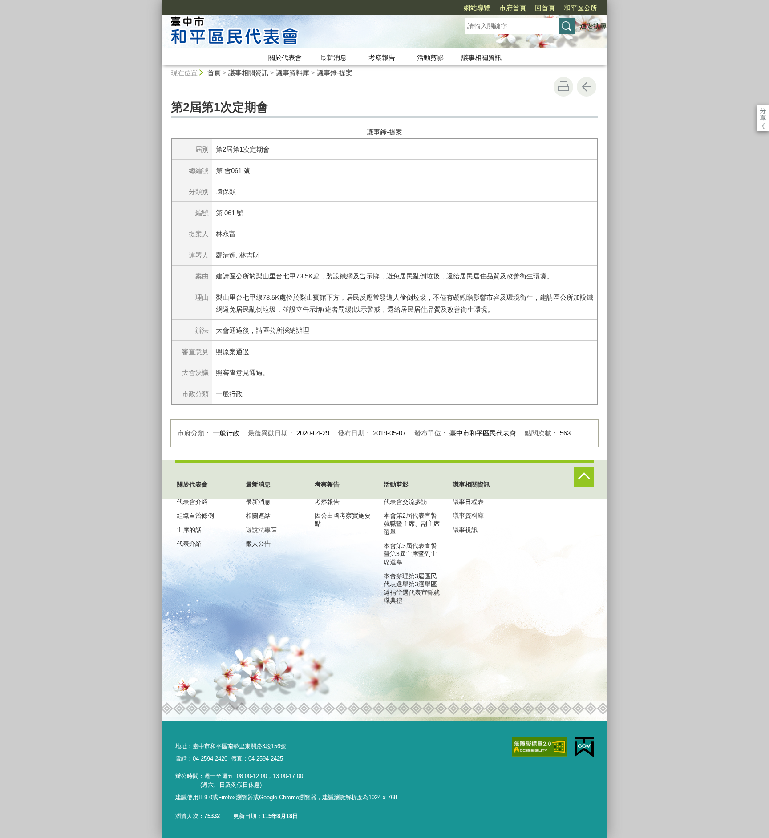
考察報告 (381, 57)
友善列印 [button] (563, 87)
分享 (763, 110)
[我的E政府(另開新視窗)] (584, 747)
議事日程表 (468, 501)
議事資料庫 (292, 73)
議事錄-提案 (334, 73)
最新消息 (333, 57)
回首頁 (545, 8)
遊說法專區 (261, 529)
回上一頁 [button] (586, 87)
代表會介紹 (192, 501)
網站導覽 (477, 8)
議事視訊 (465, 529)
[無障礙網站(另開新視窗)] (539, 747)
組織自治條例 (195, 515)
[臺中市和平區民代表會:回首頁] (302, 32)
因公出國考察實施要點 (343, 519)
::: (158, 4)
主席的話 (189, 529)
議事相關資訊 (481, 57)
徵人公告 (258, 543)
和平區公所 (580, 8)
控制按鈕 (584, 477)
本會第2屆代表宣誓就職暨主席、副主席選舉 (412, 523)
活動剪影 (430, 57)
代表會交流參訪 (405, 501)
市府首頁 (512, 8)
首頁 (214, 73)
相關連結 (258, 515)
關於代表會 (285, 57)
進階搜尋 (593, 26)
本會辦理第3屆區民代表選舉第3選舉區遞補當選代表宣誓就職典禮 (412, 588)
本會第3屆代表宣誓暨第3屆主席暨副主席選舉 (410, 553)
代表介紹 (189, 543)
